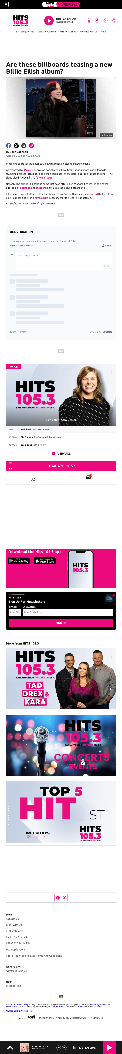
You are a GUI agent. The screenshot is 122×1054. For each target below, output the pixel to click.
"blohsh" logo (44, 177)
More (103, 31)
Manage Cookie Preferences (19, 1011)
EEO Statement (14, 931)
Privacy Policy (12, 1006)
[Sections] (6, 4)
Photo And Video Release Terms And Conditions (34, 955)
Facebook (24, 187)
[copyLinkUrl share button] (31, 145)
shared (93, 194)
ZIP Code (13, 607)
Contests (51, 31)
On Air (41, 31)
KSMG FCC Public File (18, 943)
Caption (107, 135)
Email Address (30, 607)
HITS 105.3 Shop (68, 31)
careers (80, 1006)
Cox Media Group (20, 1005)
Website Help (13, 985)
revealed (40, 197)
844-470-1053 (62, 466)
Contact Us (12, 918)
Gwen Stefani (64, 22)
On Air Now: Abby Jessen (61, 419)
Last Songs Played (25, 31)
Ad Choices (59, 1006)
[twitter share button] (16, 145)
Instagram (42, 187)
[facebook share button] (8, 145)
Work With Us (14, 924)
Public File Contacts (17, 937)
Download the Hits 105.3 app (35, 552)
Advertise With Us (88, 31)
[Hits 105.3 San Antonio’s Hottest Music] (61, 4)
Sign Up (61, 623)
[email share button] (23, 145)
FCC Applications (16, 949)
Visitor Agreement (98, 1005)
